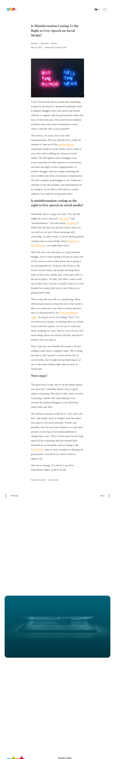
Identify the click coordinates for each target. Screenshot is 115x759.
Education (45, 43)
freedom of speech (38, 480)
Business (34, 43)
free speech (72, 223)
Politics (54, 43)
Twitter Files (37, 449)
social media (53, 480)
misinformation (66, 144)
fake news (64, 218)
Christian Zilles (60, 47)
